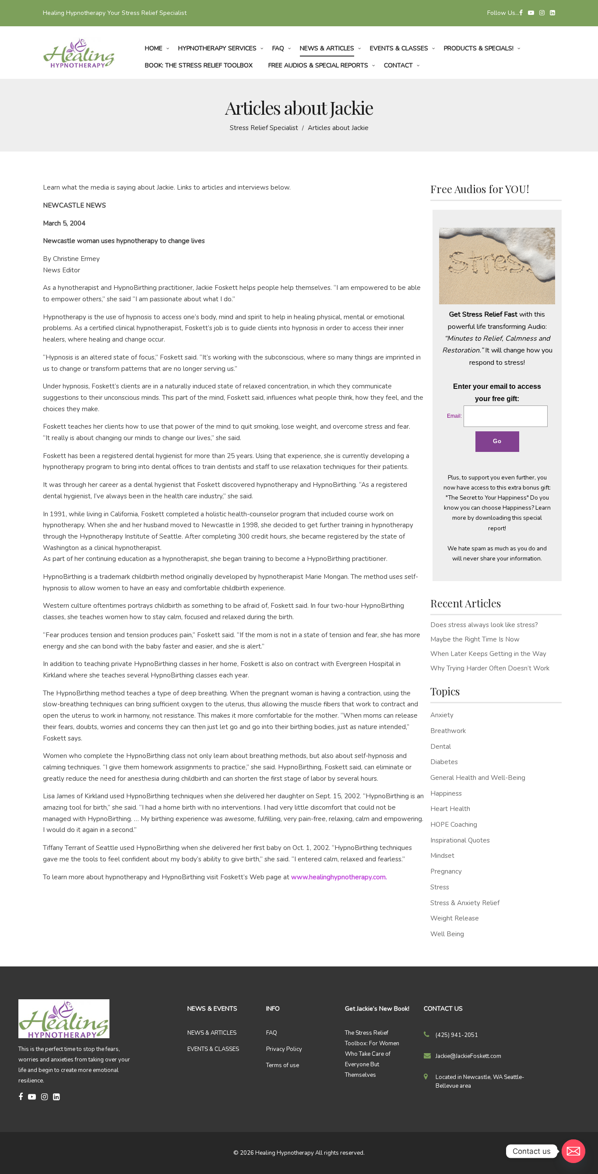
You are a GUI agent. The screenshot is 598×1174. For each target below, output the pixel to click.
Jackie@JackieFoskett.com (468, 1056)
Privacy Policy (284, 1049)
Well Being (447, 934)
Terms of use (282, 1065)
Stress (439, 887)
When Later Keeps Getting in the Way (488, 653)
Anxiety (442, 715)
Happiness (446, 793)
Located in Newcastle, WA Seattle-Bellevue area (480, 1081)
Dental (440, 746)
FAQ (271, 1033)
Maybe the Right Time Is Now (475, 639)
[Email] (573, 1151)
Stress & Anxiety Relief (465, 903)
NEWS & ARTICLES (211, 1033)
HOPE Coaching (453, 824)
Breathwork (448, 730)
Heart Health (450, 808)
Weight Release (454, 918)
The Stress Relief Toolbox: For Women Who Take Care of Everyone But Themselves (372, 1054)
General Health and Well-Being (477, 777)
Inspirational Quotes (460, 840)
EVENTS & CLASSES (213, 1049)
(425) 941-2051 (457, 1035)
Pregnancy (446, 871)
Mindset (442, 855)
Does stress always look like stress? (484, 624)
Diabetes (444, 762)
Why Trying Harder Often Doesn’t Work (489, 668)
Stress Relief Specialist (264, 127)
